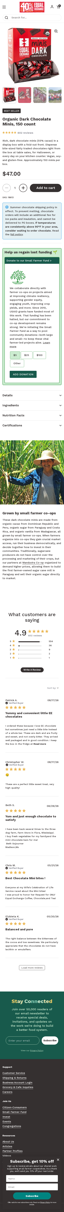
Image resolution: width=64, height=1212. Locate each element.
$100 (40, 355)
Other (17, 363)
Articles (7, 1146)
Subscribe (50, 1040)
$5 (15, 355)
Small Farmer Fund (14, 1112)
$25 (26, 355)
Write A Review (32, 669)
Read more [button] (39, 744)
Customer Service (13, 1073)
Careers (7, 1091)
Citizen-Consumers (14, 1107)
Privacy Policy (36, 1050)
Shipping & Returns (14, 1077)
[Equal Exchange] (32, 7)
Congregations (11, 1126)
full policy (16, 234)
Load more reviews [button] (32, 967)
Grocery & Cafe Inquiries (17, 1087)
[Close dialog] (58, 1159)
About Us (8, 1141)
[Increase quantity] (23, 188)
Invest (6, 1116)
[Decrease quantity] (6, 188)
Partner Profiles (12, 1150)
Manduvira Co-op (33, 562)
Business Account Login (17, 1082)
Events (6, 1121)
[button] (32, 395)
